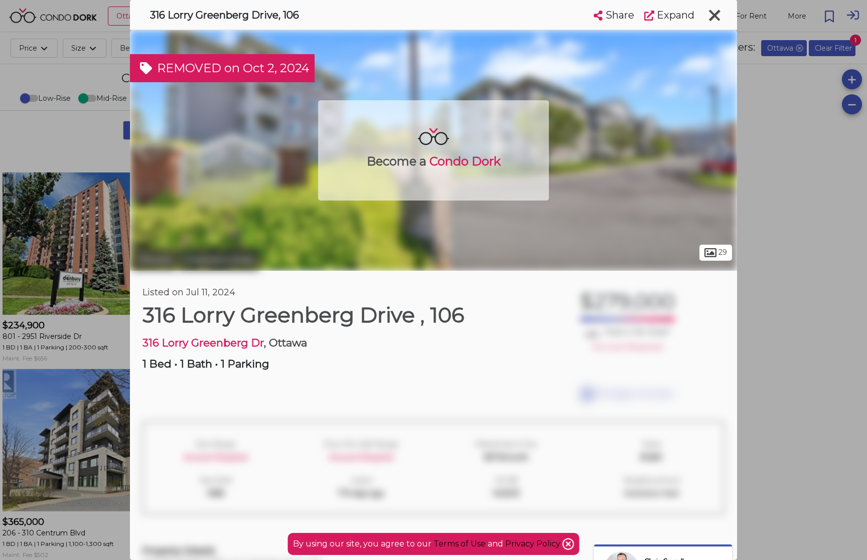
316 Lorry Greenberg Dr (203, 342)
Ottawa (154, 259)
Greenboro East (219, 259)
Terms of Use (460, 543)
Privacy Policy (533, 543)
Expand (674, 15)
